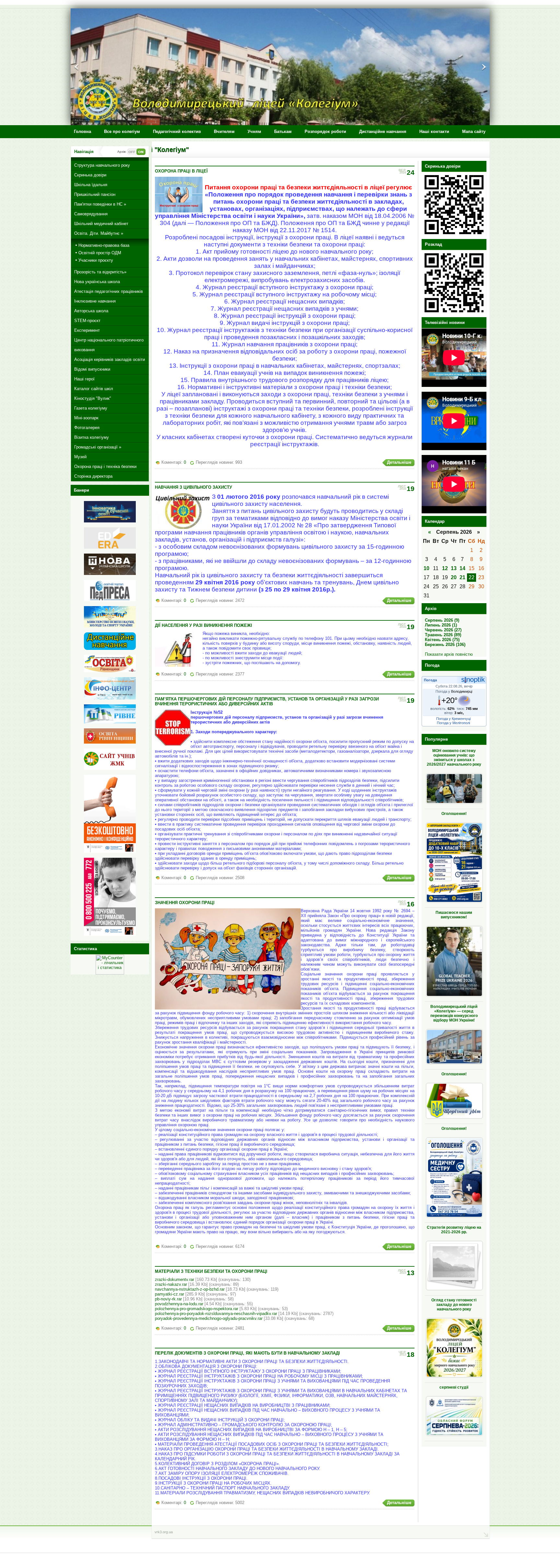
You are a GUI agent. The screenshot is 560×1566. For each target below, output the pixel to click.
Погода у (454, 691)
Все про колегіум (122, 131)
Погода (430, 680)
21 (462, 577)
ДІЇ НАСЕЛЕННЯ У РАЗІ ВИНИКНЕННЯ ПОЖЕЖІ (203, 625)
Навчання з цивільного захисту (193, 487)
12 (445, 568)
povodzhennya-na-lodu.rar (179, 1303)
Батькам (283, 131)
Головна (82, 131)
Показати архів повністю (449, 654)
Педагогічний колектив (177, 131)
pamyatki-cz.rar (169, 1294)
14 (462, 568)
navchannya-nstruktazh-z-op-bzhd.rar (190, 1289)
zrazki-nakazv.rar (171, 1284)
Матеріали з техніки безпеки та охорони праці (211, 1271)
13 (454, 568)
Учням (254, 131)
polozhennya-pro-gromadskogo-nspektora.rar (196, 1308)
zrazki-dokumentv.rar (174, 1279)
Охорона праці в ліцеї (181, 171)
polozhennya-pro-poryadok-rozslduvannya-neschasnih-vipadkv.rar (216, 1313)
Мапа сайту (473, 131)
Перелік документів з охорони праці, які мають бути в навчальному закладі (247, 1353)
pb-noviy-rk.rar (168, 1299)
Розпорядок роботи (325, 131)
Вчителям (224, 131)
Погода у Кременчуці (453, 719)
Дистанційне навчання (382, 131)
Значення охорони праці (185, 902)
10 (426, 568)
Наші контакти (434, 131)
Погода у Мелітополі (453, 723)
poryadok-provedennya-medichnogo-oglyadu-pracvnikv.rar (208, 1318)
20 (454, 577)
